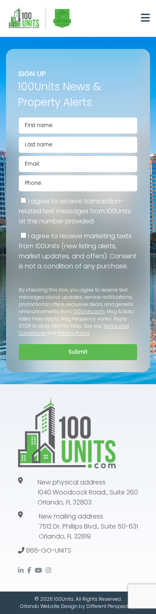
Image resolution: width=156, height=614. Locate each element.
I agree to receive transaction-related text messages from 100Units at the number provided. (75, 211)
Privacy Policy (73, 333)
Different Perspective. (111, 606)
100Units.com (89, 311)
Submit (78, 352)
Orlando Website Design (49, 606)
